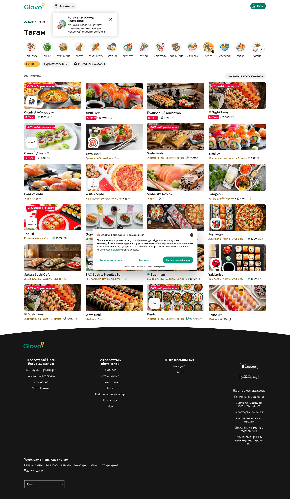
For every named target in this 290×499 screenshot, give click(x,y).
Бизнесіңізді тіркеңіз (41, 376)
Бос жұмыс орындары (41, 370)
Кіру (110, 406)
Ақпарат (110, 370)
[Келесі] (261, 49)
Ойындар (51, 465)
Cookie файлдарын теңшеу (249, 419)
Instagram (179, 366)
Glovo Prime (110, 382)
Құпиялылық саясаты (249, 396)
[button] (31, 49)
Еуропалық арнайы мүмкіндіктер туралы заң (249, 440)
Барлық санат (33, 470)
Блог (110, 388)
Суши (39, 465)
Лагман (94, 465)
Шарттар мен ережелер (249, 390)
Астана (29, 22)
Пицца (28, 465)
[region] (145, 49)
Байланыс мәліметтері (110, 394)
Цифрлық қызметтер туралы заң (249, 429)
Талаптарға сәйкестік (249, 412)
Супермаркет (109, 465)
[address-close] (110, 19)
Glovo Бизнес (41, 388)
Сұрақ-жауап (110, 376)
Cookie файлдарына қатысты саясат (249, 404)
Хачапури (80, 465)
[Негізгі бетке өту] (34, 6)
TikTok (179, 372)
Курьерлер (41, 382)
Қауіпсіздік (110, 400)
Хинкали (65, 465)
